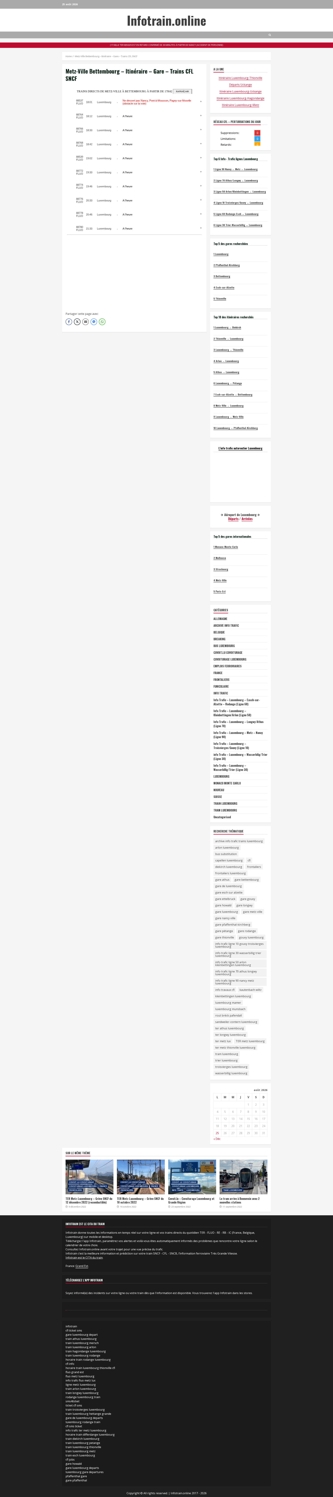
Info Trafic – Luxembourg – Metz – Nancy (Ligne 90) (238, 735)
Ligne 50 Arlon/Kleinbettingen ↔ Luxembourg (240, 191)
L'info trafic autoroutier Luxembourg (240, 448)
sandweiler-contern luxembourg (236, 1022)
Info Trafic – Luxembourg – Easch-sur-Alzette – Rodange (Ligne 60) (237, 702)
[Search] (270, 35)
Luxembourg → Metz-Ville (229, 416)
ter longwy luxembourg (230, 1035)
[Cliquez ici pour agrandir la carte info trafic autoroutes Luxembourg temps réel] (240, 477)
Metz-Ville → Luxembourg (229, 405)
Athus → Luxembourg (226, 372)
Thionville (220, 298)
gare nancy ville (225, 918)
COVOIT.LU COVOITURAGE (228, 652)
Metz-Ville (220, 580)
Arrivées (247, 518)
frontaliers (254, 867)
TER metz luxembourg (250, 1041)
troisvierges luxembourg (231, 1067)
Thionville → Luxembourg (228, 338)
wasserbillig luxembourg (231, 1073)
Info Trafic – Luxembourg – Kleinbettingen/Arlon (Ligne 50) (232, 713)
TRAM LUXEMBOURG (225, 810)
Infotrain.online (166, 20)
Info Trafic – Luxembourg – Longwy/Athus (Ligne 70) (239, 724)
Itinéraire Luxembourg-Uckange (240, 91)
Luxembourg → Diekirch (227, 327)
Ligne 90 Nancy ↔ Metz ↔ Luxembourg (236, 169)
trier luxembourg (226, 1060)
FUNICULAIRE (221, 686)
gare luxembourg (226, 912)
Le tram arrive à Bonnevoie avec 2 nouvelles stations (243, 1177)
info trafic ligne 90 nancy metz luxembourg (234, 982)
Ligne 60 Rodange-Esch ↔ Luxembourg (236, 214)
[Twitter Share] (77, 321)
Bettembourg (222, 276)
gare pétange (224, 931)
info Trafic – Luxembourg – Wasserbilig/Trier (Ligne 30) (240, 756)
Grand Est (81, 1266)
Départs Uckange (240, 85)
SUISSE (218, 797)
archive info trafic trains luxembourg (239, 841)
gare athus (222, 880)
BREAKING (219, 639)
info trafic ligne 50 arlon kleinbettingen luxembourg (233, 963)
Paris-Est (220, 591)
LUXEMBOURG (221, 776)
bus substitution (226, 854)
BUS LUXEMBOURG (224, 646)
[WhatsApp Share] (102, 321)
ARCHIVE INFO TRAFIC (226, 625)
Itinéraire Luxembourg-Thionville (240, 78)
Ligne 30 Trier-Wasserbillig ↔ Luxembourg (238, 225)
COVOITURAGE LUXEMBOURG (230, 659)
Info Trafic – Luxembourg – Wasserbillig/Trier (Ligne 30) (231, 767)
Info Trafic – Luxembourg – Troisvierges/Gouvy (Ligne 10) (231, 746)
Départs (233, 518)
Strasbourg (221, 569)
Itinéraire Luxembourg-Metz (240, 105)
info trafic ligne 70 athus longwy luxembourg (236, 972)
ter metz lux (223, 1041)
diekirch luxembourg (228, 867)
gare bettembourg (246, 880)
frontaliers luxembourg (230, 873)
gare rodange (247, 931)
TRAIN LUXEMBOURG (225, 803)
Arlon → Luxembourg (226, 361)
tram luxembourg (226, 1054)
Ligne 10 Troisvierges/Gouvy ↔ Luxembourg (238, 202)
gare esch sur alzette (228, 892)
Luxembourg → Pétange (228, 383)
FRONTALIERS (221, 680)
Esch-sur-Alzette (224, 287)
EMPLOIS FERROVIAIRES (228, 666)
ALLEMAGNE (220, 619)
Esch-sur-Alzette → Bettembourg (233, 394)
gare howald (223, 905)
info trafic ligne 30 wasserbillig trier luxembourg (238, 954)
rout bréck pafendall (228, 1015)
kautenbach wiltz (251, 990)
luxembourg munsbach (230, 1009)
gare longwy (244, 905)
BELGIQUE (219, 632)
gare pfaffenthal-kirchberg (232, 924)
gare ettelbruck (225, 899)
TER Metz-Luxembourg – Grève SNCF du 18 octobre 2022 (141, 1177)
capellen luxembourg (229, 860)
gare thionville (224, 937)
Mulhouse (220, 558)
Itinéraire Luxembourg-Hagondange (240, 98)
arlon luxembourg (227, 847)
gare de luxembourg (228, 886)
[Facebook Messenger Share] (94, 321)
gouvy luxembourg (251, 937)
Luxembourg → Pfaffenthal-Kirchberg (236, 428)
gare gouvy (247, 899)
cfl (249, 860)
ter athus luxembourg (229, 1028)
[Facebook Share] (69, 321)
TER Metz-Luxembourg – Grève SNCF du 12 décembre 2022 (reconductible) (89, 1177)
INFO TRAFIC (221, 693)
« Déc (217, 1139)
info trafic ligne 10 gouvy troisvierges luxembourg (239, 945)
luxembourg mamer (228, 1003)
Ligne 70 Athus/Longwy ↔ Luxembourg (236, 180)
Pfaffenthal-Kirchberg (227, 265)
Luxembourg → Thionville (228, 349)
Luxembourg (221, 254)
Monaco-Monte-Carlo (226, 546)
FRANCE (218, 673)
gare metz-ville (252, 912)
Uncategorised (222, 817)
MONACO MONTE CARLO (227, 783)
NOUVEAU (219, 790)
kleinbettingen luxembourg (233, 996)
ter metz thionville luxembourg (235, 1047)
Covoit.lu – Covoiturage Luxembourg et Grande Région (192, 1177)
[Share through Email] (85, 321)
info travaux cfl (224, 990)
